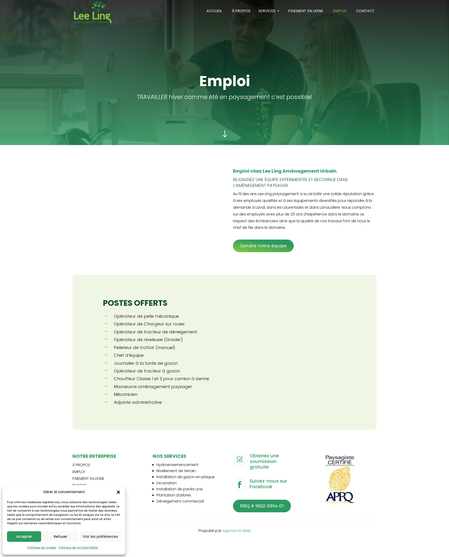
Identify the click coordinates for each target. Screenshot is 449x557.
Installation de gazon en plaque (185, 477)
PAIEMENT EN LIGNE (88, 478)
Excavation (166, 483)
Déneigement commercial (180, 501)
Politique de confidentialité (78, 548)
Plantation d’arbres (173, 495)
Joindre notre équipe (263, 245)
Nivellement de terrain (176, 470)
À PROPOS (81, 465)
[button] (118, 492)
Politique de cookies (42, 548)
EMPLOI (78, 471)
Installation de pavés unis (179, 489)
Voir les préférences (100, 536)
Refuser (60, 536)
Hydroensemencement (177, 464)
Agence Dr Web (236, 530)
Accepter (24, 536)
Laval (260, 207)
